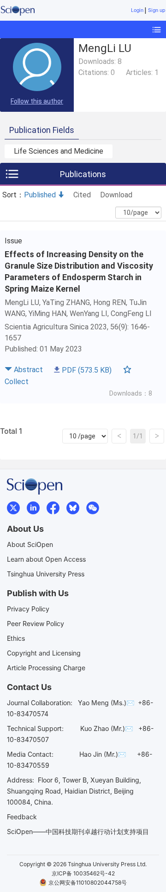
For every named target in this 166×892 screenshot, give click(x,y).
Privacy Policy (28, 609)
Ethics (16, 638)
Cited (82, 194)
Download (116, 194)
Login (137, 10)
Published (40, 194)
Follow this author (37, 101)
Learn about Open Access (46, 559)
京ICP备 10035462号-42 (83, 873)
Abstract (28, 369)
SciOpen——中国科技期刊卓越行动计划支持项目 (78, 831)
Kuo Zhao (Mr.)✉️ (106, 728)
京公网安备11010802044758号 (87, 882)
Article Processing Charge (46, 668)
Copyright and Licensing (44, 653)
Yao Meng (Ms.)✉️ (106, 703)
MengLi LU (22, 302)
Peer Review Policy (35, 623)
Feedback (22, 817)
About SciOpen (30, 544)
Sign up (156, 10)
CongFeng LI (131, 313)
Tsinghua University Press (45, 574)
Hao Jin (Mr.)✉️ (102, 754)
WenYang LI (88, 313)
